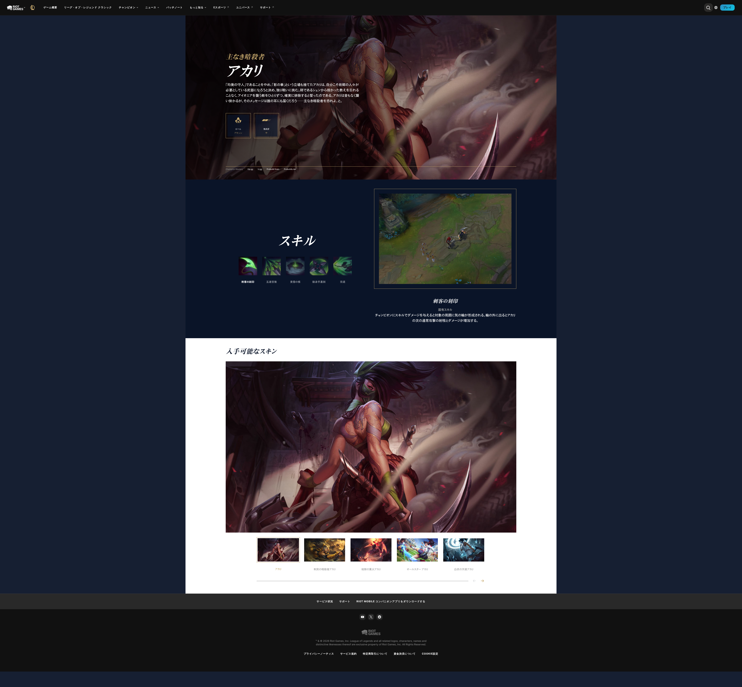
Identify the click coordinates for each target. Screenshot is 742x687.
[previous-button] (474, 581)
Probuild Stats (273, 169)
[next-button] (482, 581)
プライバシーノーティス (319, 653)
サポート (344, 601)
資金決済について (405, 653)
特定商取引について (375, 653)
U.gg (260, 169)
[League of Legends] (33, 7)
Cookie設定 (430, 653)
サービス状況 (325, 601)
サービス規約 (348, 653)
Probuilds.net (290, 169)
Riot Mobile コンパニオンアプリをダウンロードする (391, 601)
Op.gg (250, 169)
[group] (295, 270)
